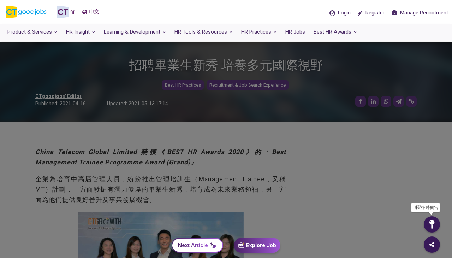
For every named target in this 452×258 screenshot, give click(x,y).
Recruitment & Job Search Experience (247, 85)
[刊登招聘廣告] (432, 224)
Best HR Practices (183, 85)
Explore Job (261, 245)
